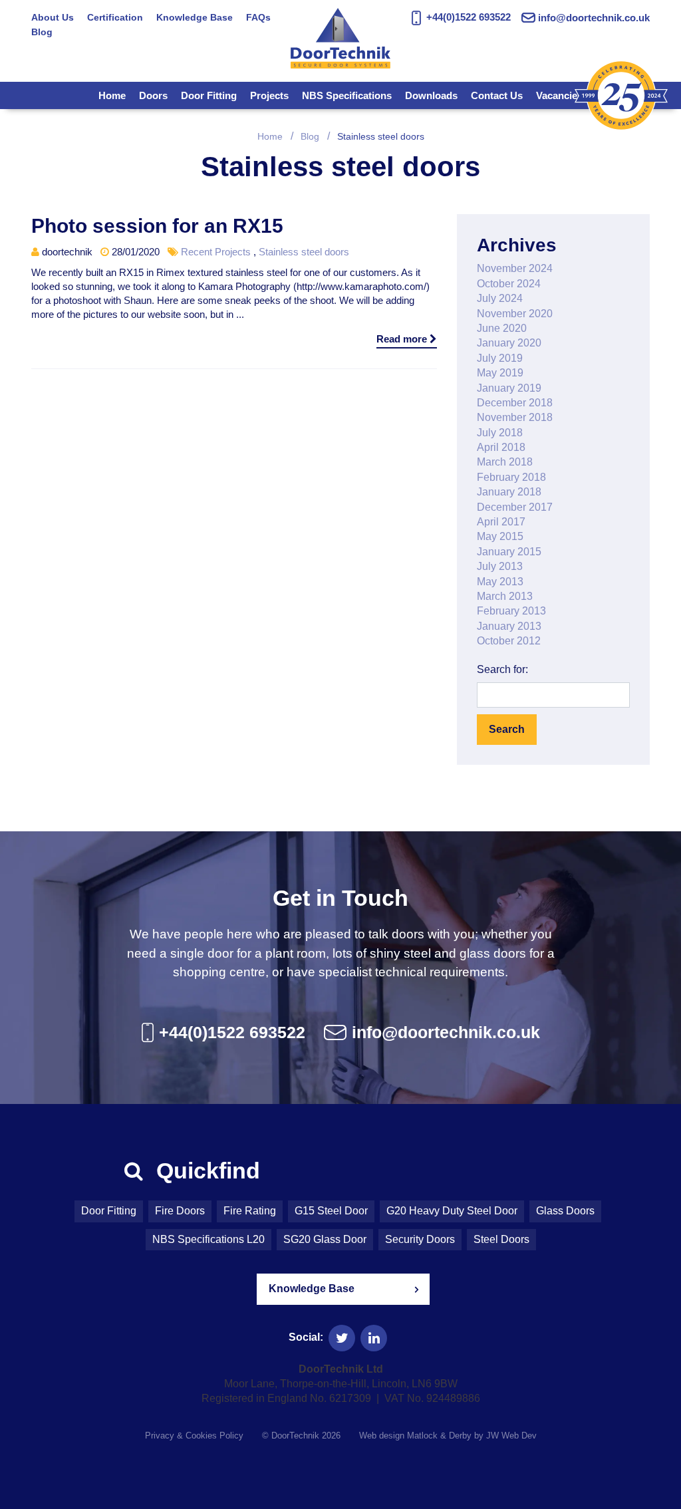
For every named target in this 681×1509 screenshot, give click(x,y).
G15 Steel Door (331, 1210)
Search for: (502, 669)
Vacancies (559, 95)
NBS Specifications (347, 95)
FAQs (258, 17)
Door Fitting (209, 95)
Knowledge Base (194, 17)
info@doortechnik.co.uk (594, 17)
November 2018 (515, 417)
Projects (269, 95)
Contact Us (497, 95)
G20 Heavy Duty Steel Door (451, 1210)
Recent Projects (216, 251)
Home (112, 95)
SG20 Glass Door (324, 1239)
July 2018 (500, 432)
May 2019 (500, 372)
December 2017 (515, 507)
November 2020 (515, 313)
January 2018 (509, 491)
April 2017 (501, 521)
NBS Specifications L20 (208, 1239)
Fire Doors (180, 1210)
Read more (403, 338)
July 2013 (500, 566)
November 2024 (515, 268)
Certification (115, 17)
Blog (42, 32)
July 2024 (500, 298)
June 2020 (502, 328)
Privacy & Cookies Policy (194, 1435)
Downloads (431, 95)
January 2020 (509, 342)
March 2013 (505, 596)
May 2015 (500, 536)
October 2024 (509, 283)
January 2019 (509, 388)
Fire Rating (249, 1210)
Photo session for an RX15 (157, 226)
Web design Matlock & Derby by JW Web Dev (448, 1435)
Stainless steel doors (304, 251)
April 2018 (501, 447)
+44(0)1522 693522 (467, 17)
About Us (52, 17)
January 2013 (509, 626)
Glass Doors (565, 1210)
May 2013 (500, 581)
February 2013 (511, 611)
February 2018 (511, 477)
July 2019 (500, 358)
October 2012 (509, 640)
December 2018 (515, 402)
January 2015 (509, 551)
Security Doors (420, 1239)
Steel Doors (501, 1239)
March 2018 (505, 462)
